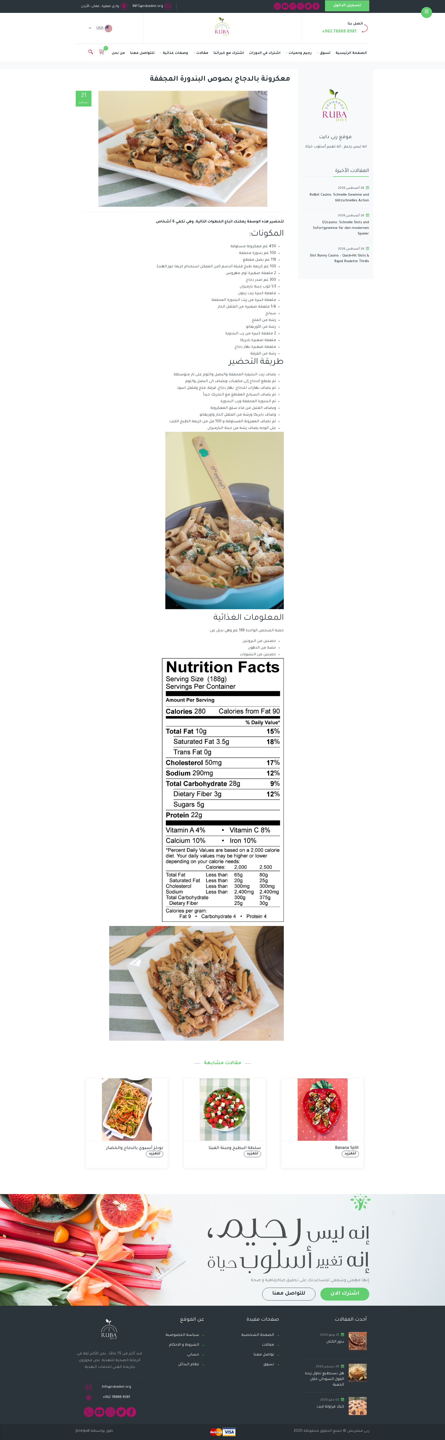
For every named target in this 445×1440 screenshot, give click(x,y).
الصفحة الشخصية (257, 1335)
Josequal (83, 1431)
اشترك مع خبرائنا (228, 53)
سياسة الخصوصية (182, 1335)
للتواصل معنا (142, 53)
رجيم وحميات (300, 53)
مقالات (202, 53)
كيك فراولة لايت (330, 1407)
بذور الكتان (335, 1342)
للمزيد (152, 1154)
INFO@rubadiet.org (148, 6)
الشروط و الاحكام (184, 1345)
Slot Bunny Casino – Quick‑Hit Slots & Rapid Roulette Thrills (339, 258)
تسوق (325, 53)
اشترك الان (344, 1294)
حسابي (193, 1355)
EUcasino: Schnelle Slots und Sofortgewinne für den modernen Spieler (341, 228)
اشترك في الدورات (264, 53)
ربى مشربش (357, 1431)
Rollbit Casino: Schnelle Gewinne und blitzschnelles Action (339, 198)
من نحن (118, 53)
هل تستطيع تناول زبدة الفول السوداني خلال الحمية (324, 1379)
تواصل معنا (263, 1355)
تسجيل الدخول (347, 6)
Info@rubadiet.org (116, 1387)
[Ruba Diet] (222, 28)
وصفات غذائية (175, 53)
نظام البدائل (188, 1365)
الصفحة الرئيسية (351, 53)
